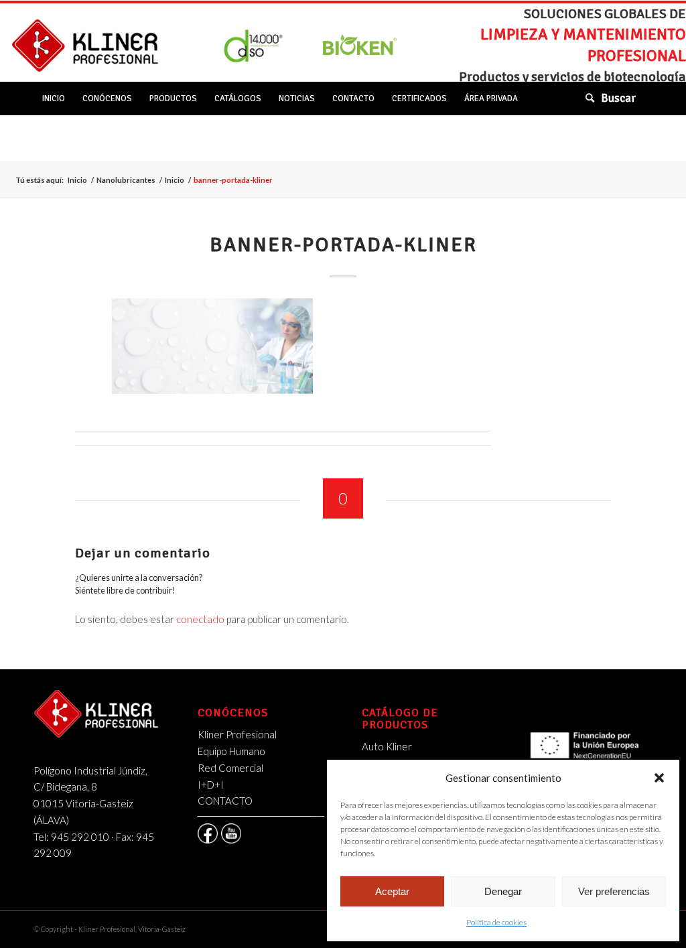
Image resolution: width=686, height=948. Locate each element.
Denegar (503, 891)
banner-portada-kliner (343, 244)
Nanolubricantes (125, 180)
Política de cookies (496, 922)
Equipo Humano (231, 751)
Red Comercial (230, 768)
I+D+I (211, 784)
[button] (659, 778)
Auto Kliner (387, 746)
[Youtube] (231, 833)
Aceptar (392, 891)
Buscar (618, 98)
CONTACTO (225, 801)
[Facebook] (208, 833)
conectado (200, 619)
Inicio (77, 180)
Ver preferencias (614, 891)
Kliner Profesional (237, 734)
